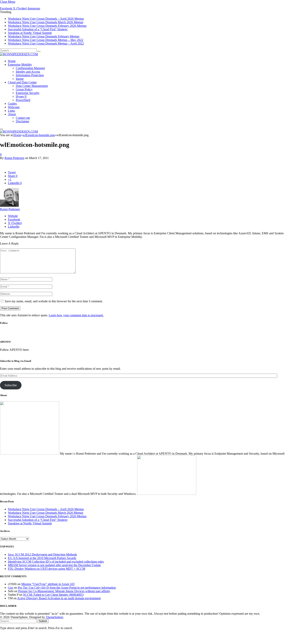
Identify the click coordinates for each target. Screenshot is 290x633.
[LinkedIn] (149, 333)
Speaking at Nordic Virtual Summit (30, 32)
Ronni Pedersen (14, 158)
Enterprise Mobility (20, 64)
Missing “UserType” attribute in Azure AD (48, 584)
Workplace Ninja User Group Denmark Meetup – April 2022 (46, 43)
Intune (20, 78)
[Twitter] (138, 333)
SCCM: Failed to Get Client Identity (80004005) (53, 594)
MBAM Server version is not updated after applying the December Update (54, 565)
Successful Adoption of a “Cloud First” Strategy (38, 29)
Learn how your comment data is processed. (76, 315)
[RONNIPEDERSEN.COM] (19, 54)
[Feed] (159, 333)
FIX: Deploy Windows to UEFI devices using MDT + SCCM (46, 568)
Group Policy (24, 89)
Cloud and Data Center (22, 82)
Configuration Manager (30, 68)
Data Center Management (32, 86)
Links (11, 110)
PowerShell (23, 100)
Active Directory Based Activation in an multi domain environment (59, 598)
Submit (43, 621)
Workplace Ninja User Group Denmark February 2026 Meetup (47, 25)
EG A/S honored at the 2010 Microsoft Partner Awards (42, 558)
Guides (12, 103)
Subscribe (11, 385)
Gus (10, 587)
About (12, 114)
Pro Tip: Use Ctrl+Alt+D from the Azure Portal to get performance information (67, 587)
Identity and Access (28, 71)
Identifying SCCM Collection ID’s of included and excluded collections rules (56, 561)
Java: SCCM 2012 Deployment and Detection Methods (42, 554)
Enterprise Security (27, 93)
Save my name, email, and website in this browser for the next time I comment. (54, 301)
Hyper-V (21, 96)
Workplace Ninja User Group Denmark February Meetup (43, 36)
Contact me (23, 117)
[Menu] (1, 129)
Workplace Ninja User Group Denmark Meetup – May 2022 (45, 40)
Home (12, 61)
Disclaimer (22, 121)
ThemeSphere (54, 617)
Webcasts (14, 107)
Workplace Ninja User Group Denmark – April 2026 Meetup (46, 18)
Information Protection (30, 75)
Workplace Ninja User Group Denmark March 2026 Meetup (45, 22)
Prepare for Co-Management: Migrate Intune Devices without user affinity (64, 591)
